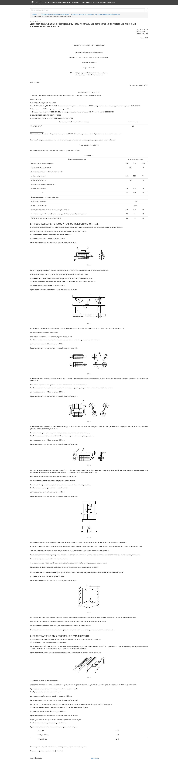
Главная (34, 14)
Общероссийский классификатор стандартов (62, 2)
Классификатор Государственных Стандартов (98, 2)
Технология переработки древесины (82, 14)
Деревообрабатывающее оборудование (107, 14)
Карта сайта (95, 758)
